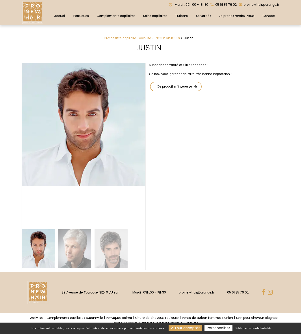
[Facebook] (264, 292)
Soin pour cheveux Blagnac (257, 318)
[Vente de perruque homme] (83, 124)
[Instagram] (271, 292)
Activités (36, 318)
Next (152, 145)
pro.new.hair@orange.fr (261, 4)
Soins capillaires (155, 16)
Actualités (203, 16)
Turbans (181, 16)
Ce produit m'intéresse (174, 86)
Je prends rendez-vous (237, 16)
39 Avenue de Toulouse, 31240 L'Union (90, 292)
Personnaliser (218, 327)
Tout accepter (187, 327)
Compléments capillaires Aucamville (74, 318)
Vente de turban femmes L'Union (207, 318)
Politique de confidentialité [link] (253, 328)
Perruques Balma (119, 318)
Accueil (59, 16)
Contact (268, 16)
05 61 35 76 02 (238, 292)
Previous (15, 145)
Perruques (81, 16)
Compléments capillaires (116, 16)
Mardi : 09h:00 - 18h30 (191, 4)
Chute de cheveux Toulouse (157, 318)
